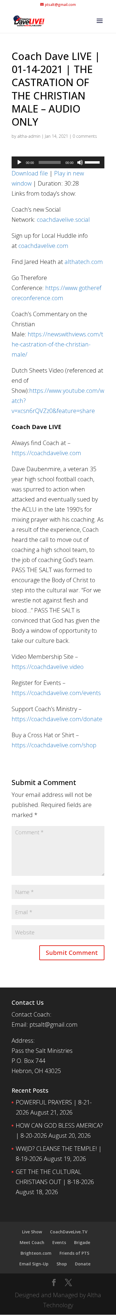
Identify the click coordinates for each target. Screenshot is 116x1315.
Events (59, 1242)
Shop (62, 1264)
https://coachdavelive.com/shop (54, 745)
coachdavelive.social (63, 220)
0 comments (85, 136)
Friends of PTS (74, 1253)
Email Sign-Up (33, 1264)
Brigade (82, 1242)
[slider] (93, 161)
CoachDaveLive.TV (68, 1232)
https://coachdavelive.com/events (56, 693)
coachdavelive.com (43, 246)
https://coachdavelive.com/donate (57, 719)
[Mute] (80, 162)
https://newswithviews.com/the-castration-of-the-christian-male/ (57, 344)
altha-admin (28, 136)
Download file (30, 173)
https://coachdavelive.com (46, 453)
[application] (58, 162)
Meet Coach (32, 1242)
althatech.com (84, 262)
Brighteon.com (36, 1253)
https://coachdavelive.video (48, 667)
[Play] (19, 162)
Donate (82, 1264)
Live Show (32, 1232)
